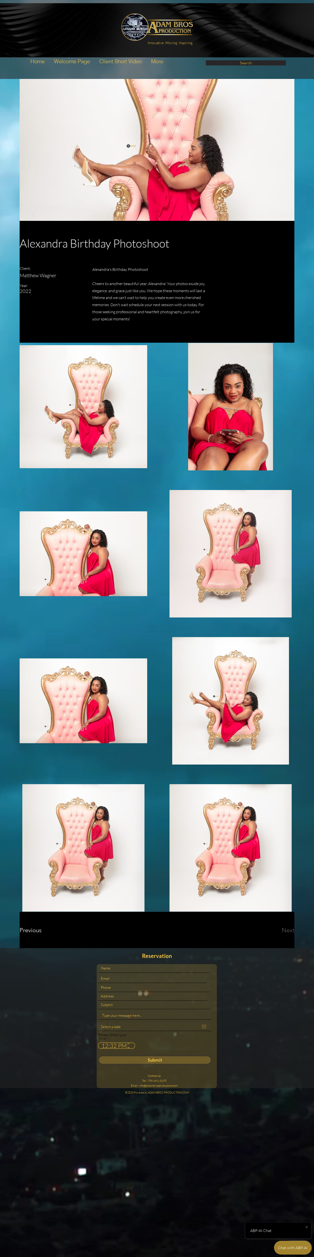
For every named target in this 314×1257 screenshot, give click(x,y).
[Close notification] (307, 1227)
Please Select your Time (112, 1036)
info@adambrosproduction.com (158, 1085)
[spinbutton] (113, 1045)
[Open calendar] (204, 1027)
